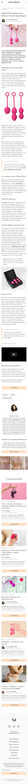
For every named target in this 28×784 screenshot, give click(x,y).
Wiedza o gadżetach (8, 639)
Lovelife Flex (19, 183)
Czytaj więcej (14, 524)
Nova (16, 75)
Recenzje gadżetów (8, 501)
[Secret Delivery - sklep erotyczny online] (14, 720)
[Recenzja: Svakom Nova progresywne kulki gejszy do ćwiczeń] (14, 2)
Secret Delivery (16, 419)
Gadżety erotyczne (15, 8)
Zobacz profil (14, 451)
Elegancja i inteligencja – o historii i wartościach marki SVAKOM (13, 687)
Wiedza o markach (8, 684)
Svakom (21, 75)
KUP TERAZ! (14, 387)
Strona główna (6, 8)
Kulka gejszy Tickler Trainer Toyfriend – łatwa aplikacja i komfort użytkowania (14, 552)
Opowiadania (14, 752)
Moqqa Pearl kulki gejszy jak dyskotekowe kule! (11, 598)
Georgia (8, 557)
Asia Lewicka (13, 691)
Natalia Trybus (13, 19)
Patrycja (8, 510)
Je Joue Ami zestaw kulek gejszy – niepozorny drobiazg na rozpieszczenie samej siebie (14, 506)
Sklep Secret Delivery (14, 758)
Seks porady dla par (14, 750)
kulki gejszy (5, 394)
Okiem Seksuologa (14, 739)
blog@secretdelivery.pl (14, 733)
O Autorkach (14, 755)
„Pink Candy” (15, 432)
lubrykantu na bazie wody (18, 246)
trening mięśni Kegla (7, 398)
